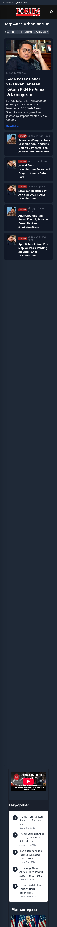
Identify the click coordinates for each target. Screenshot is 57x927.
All (5, 32)
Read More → (14, 126)
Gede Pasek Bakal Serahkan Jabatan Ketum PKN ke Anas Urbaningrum (25, 86)
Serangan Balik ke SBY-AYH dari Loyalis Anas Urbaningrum (33, 194)
